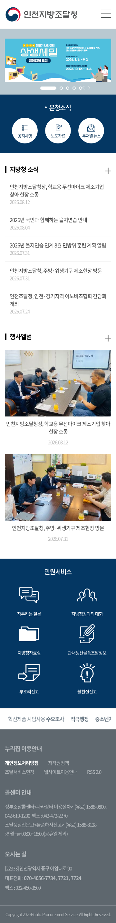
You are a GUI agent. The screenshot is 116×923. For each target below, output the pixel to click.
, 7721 (62, 878)
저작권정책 (58, 762)
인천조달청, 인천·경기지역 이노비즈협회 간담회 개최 (58, 299)
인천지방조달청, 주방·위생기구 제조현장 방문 (56, 270)
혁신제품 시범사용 (36, 719)
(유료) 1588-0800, (90, 806)
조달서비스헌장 (19, 771)
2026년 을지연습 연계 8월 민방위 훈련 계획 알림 (58, 245)
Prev (83, 88)
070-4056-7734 (39, 878)
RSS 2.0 (94, 771)
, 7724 (75, 878)
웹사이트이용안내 (60, 771)
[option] (36, 718)
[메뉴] (106, 14)
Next (89, 88)
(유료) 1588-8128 (80, 824)
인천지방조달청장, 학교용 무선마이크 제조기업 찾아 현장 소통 (57, 190)
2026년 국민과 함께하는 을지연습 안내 (48, 220)
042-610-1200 (17, 815)
